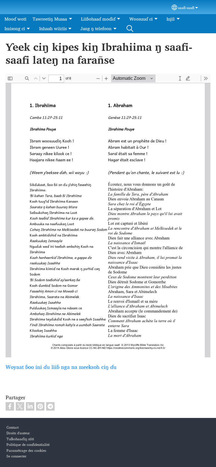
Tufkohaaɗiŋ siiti (20, 439)
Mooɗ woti (15, 19)
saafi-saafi (186, 7)
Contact (12, 427)
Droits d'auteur (18, 433)
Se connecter (16, 456)
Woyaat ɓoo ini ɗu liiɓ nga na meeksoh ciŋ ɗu (61, 366)
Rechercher (130, 28)
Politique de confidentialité (28, 445)
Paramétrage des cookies (26, 450)
